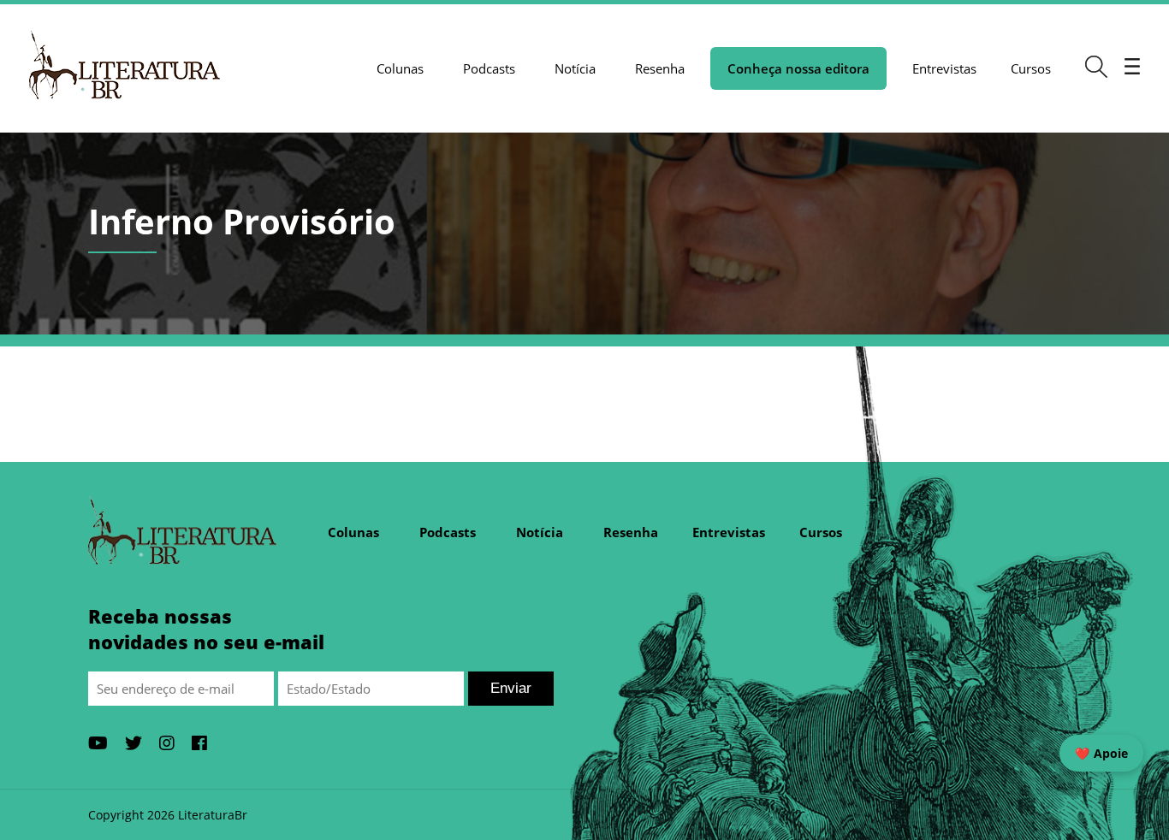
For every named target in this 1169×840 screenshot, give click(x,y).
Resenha (660, 68)
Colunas (400, 68)
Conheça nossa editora (798, 68)
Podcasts (489, 68)
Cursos (1031, 68)
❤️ (1101, 753)
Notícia (575, 68)
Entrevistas (944, 68)
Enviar (510, 688)
